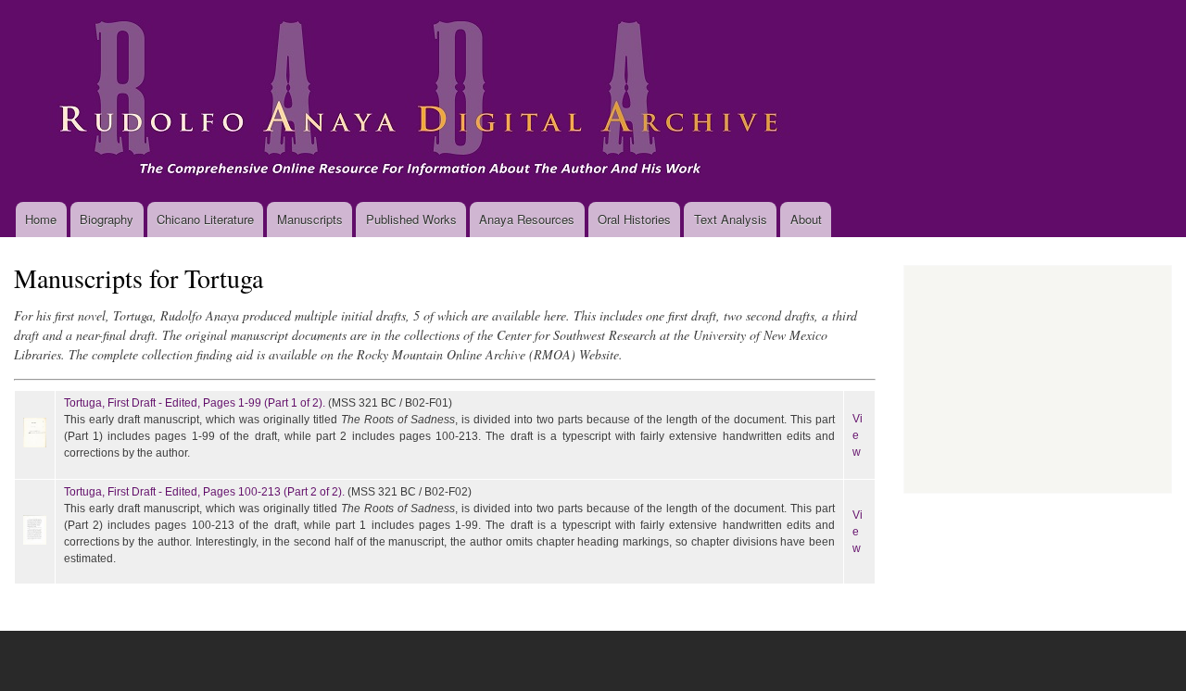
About (806, 219)
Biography (106, 219)
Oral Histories (634, 219)
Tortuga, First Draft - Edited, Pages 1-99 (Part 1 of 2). (194, 402)
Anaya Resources (526, 219)
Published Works (411, 219)
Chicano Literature (205, 219)
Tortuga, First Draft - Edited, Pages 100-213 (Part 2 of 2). (204, 491)
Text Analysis (730, 219)
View (857, 435)
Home (41, 219)
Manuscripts (310, 219)
